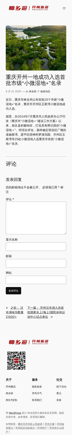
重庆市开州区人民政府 (30, 423)
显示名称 (12, 239)
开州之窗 (50, 423)
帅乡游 (32, 91)
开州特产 (42, 427)
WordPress (15, 412)
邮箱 (9, 256)
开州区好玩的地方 (25, 427)
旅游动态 (45, 91)
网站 (9, 273)
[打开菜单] (64, 8)
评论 (10, 199)
